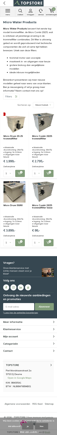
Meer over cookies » (29, 432)
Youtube (28, 287)
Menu (8, 15)
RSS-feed (37, 403)
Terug (4, 3)
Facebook (6, 287)
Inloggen (30, 15)
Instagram (13, 287)
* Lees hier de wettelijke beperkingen (20, 312)
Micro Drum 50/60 (12, 205)
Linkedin (21, 287)
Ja (28, 426)
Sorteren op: (24, 104)
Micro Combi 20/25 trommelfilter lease (42, 206)
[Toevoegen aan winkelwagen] (20, 173)
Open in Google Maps (19, 377)
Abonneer (44, 306)
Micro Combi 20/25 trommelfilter (42, 137)
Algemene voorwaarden (17, 403)
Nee (41, 426)
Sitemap (49, 403)
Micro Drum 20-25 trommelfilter (13, 137)
